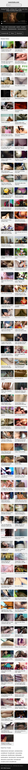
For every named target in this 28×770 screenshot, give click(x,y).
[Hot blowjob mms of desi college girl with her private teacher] (7, 300)
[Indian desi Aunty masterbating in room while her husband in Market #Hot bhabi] (20, 654)
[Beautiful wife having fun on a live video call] (7, 57)
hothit (6, 26)
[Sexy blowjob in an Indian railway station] (7, 398)
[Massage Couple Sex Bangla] (20, 349)
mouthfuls (23, 26)
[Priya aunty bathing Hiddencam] (20, 532)
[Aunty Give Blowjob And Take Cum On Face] (7, 324)
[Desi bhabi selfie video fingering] (20, 178)
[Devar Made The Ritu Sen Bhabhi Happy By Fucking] (20, 69)
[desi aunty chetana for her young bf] (20, 726)
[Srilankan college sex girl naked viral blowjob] (7, 435)
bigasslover (4, 29)
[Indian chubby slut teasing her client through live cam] (7, 80)
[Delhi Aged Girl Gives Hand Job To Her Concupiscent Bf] (7, 581)
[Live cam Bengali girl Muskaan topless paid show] (7, 519)
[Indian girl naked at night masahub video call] (7, 617)
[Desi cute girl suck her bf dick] (20, 227)
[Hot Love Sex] (7, 105)
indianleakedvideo (12, 29)
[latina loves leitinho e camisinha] (20, 129)
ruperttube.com (13, 2)
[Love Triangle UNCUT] (20, 410)
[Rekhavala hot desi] (20, 93)
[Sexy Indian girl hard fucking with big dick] (7, 447)
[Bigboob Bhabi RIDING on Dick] (7, 252)
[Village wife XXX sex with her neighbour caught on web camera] (20, 519)
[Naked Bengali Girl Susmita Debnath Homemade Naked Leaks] (7, 556)
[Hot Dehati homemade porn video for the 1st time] (20, 435)
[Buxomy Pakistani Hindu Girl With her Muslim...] (7, 507)
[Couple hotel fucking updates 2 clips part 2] (7, 337)
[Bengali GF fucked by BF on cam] (7, 702)
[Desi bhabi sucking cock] (7, 642)
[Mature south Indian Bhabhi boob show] (20, 690)
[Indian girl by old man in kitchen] (7, 373)
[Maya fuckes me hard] (20, 312)
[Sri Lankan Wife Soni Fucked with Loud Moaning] (7, 142)
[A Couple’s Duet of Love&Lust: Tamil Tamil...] (7, 93)
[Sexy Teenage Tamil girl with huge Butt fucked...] (20, 337)
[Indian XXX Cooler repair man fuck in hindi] (20, 324)
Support (8, 768)
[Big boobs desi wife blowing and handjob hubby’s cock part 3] (7, 361)
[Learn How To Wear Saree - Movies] (20, 276)
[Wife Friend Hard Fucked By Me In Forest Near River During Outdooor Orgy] (7, 166)
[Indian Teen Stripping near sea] (7, 386)
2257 (2, 768)
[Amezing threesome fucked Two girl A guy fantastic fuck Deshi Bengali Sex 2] (20, 483)
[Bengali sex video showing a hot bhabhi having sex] (7, 738)
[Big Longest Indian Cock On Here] (7, 678)
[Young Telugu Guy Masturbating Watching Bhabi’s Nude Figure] (20, 398)
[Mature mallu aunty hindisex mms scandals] (20, 117)
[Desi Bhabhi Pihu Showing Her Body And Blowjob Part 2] (7, 726)
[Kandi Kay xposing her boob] (20, 252)
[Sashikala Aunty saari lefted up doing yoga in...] (7, 69)
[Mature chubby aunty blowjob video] (7, 154)
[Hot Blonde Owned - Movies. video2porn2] (7, 422)
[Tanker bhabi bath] (7, 117)
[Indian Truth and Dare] (20, 447)
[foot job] (7, 410)
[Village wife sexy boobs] (20, 642)
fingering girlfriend (22, 29)
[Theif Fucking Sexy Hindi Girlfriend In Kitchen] (7, 630)
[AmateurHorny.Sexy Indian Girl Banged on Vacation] (20, 507)
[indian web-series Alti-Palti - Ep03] (20, 666)
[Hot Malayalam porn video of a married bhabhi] (20, 361)
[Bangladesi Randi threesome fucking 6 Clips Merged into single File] (20, 240)
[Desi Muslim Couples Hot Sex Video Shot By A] (20, 203)
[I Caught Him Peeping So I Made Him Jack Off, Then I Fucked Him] (7, 483)
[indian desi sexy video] (20, 568)
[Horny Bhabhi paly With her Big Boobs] (7, 690)
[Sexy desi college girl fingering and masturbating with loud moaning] (20, 544)
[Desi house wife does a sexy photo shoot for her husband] (7, 349)
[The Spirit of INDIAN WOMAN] (20, 300)
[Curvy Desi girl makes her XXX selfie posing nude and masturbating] (20, 678)
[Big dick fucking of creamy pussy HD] (20, 191)
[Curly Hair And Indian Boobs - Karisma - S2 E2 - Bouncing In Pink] (20, 702)
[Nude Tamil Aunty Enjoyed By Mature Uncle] (7, 495)
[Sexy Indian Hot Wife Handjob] (7, 666)
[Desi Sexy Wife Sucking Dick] (7, 264)
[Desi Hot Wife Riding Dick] (20, 617)
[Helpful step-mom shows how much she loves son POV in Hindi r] (20, 495)
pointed (18, 26)
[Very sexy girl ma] (20, 373)
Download (19, 33)
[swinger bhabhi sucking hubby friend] (7, 654)
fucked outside (12, 26)
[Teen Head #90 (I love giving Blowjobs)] (20, 45)
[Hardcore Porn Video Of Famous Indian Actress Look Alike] (20, 264)
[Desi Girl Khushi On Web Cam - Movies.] (20, 142)
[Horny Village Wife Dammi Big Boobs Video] (7, 714)
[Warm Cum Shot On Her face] (7, 276)
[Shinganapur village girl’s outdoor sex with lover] (20, 556)
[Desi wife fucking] (20, 581)
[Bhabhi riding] (20, 459)
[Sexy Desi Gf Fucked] (20, 80)
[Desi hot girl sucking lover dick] (20, 166)
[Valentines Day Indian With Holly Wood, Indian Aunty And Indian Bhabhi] (7, 605)
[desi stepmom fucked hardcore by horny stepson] (7, 459)
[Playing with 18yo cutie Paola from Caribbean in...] (20, 386)
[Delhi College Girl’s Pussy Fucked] (7, 593)
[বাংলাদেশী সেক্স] (7, 568)
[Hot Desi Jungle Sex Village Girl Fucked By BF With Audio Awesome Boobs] (7, 178)
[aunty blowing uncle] (20, 714)
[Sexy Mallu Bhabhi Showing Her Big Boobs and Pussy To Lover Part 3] (20, 57)
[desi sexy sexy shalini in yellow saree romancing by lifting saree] (20, 593)
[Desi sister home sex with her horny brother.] (20, 215)
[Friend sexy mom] (7, 312)
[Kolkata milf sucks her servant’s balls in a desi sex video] (20, 288)
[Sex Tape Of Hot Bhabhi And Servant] (7, 471)
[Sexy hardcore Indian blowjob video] (7, 215)
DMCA (4, 768)
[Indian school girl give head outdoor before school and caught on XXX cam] (7, 203)
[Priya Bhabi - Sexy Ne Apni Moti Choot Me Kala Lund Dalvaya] (20, 471)
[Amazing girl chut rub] (7, 532)
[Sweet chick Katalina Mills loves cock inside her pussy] (7, 227)
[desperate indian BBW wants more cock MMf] (20, 422)
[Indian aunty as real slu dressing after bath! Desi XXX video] (7, 129)
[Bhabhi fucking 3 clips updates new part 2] (7, 45)
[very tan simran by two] (7, 288)
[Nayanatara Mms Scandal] (20, 105)
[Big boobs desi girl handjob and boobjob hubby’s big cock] (7, 240)
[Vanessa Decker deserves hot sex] (20, 630)
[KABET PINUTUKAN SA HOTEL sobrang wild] (7, 191)
